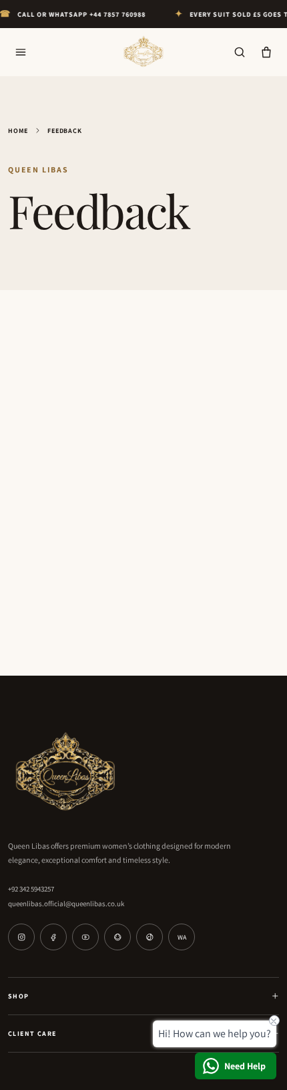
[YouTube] (85, 937)
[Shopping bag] (266, 52)
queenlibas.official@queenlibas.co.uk (66, 903)
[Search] (239, 52)
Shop (18, 996)
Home (18, 130)
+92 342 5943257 (31, 889)
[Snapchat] (117, 937)
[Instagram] (21, 937)
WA (182, 937)
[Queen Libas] (143, 52)
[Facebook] (53, 937)
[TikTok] (149, 937)
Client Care (32, 1033)
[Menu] (20, 52)
